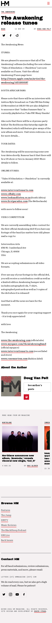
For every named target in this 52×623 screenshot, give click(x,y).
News (3, 29)
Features (5, 510)
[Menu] (48, 3)
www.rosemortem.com (14, 358)
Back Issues (7, 540)
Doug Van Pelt (44, 29)
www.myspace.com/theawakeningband (23, 343)
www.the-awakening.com (16, 340)
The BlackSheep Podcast (13, 530)
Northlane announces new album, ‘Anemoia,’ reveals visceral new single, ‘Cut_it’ (18, 458)
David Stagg (40, 611)
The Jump (6, 515)
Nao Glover (32, 466)
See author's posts (35, 387)
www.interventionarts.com (17, 190)
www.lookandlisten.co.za (15, 197)
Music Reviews (8, 525)
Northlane (7, 422)
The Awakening (8, 12)
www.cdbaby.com (11, 193)
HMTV (4, 520)
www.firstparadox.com (14, 201)
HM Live (5, 535)
